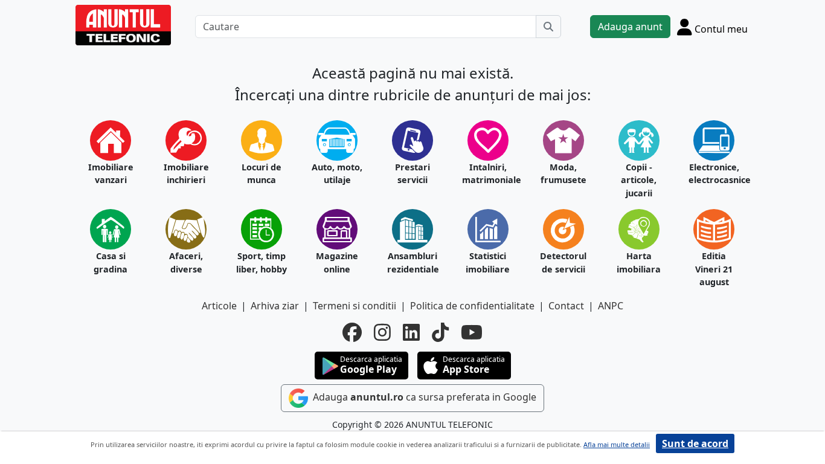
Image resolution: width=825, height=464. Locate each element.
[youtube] (472, 332)
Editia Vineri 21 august (714, 269)
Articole (219, 305)
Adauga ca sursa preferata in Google (423, 397)
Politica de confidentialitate (472, 305)
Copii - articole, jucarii (638, 180)
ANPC (610, 305)
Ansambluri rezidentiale (412, 262)
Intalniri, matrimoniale (487, 173)
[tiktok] (440, 332)
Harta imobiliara (639, 262)
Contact (566, 305)
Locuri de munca (261, 173)
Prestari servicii (412, 173)
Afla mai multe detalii (616, 444)
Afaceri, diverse (186, 262)
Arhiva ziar (275, 305)
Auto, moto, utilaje (337, 173)
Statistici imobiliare (488, 262)
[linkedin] (411, 332)
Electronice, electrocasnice (714, 173)
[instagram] (382, 332)
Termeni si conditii (354, 305)
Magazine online (337, 262)
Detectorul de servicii (563, 262)
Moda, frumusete (563, 173)
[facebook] (352, 332)
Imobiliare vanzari (110, 173)
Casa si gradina (110, 262)
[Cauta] (548, 26)
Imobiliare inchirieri (186, 173)
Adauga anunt (630, 26)
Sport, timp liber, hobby (261, 262)
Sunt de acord (695, 443)
